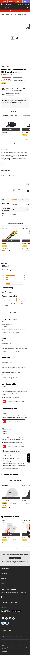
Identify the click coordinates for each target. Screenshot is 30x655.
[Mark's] (18, 1)
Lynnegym (4, 431)
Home (2, 14)
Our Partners (4, 573)
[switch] (15, 190)
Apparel (19, 14)
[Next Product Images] (27, 29)
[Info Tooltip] (24, 80)
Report (18, 332)
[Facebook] (3, 618)
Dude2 (3, 321)
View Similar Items (17, 77)
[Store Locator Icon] (1, 4)
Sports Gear (9, 14)
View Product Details (6, 77)
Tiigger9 (4, 340)
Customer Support (5, 568)
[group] (5, 246)
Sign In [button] (15, 558)
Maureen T (5, 360)
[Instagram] (10, 618)
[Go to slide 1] (12, 38)
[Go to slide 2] (17, 38)
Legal (2, 583)
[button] (11, 129)
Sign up (4, 597)
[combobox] (15, 309)
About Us (3, 578)
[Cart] (28, 8)
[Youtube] (13, 618)
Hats (24, 14)
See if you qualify (10, 95)
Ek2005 (4, 386)
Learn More (4, 607)
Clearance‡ (4, 83)
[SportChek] (11, 1)
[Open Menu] (2, 8)
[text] (11, 135)
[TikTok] (6, 618)
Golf (15, 14)
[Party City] (26, 1)
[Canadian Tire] (3, 1)
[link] (7, 74)
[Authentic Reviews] (8, 266)
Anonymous (5, 411)
